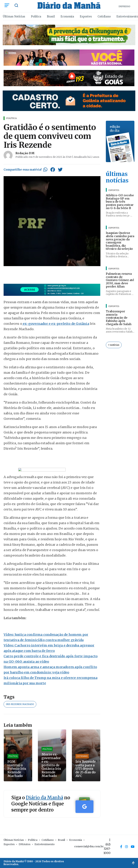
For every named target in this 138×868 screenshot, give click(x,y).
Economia (67, 16)
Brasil (51, 16)
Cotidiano (104, 16)
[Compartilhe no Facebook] (52, 169)
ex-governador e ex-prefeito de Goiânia (55, 324)
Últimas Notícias (14, 16)
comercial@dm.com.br (89, 846)
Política (36, 16)
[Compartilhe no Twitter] (60, 169)
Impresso (124, 6)
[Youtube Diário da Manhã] (132, 846)
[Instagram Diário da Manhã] (126, 846)
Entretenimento (44, 844)
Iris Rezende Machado (20, 704)
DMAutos (24, 844)
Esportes (86, 16)
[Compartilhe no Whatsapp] (45, 169)
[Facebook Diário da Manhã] (121, 846)
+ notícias (113, 344)
